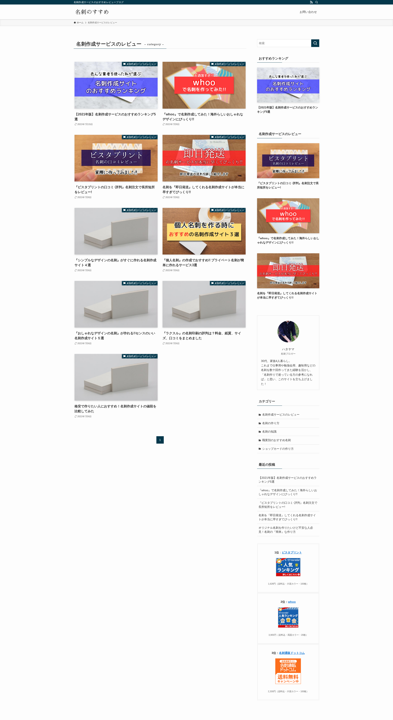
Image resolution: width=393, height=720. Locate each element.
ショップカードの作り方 (278, 448)
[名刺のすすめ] (92, 12)
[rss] (311, 2)
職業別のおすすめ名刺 (276, 440)
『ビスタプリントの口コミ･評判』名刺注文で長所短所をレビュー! (288, 504)
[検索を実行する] (315, 43)
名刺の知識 (269, 431)
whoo (292, 601)
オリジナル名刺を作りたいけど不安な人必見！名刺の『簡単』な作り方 (286, 529)
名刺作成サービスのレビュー (280, 414)
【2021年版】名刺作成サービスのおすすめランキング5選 (288, 479)
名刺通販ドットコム (292, 653)
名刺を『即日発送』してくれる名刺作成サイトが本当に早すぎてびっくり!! (287, 517)
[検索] (316, 2)
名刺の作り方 (270, 423)
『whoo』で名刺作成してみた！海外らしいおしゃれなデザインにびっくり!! (288, 492)
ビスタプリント (292, 552)
